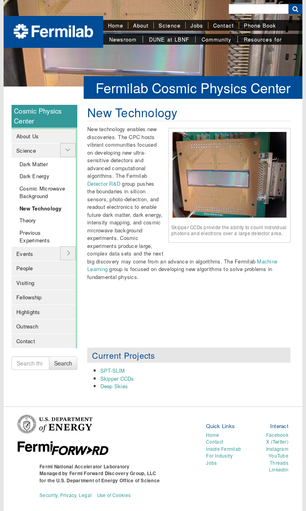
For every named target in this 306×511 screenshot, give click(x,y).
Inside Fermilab (223, 449)
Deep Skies (114, 386)
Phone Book (260, 25)
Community (216, 39)
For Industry (219, 455)
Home (115, 25)
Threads (279, 463)
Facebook (277, 435)
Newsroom (123, 39)
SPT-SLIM (112, 370)
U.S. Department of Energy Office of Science (108, 480)
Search (63, 363)
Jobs (196, 25)
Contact (223, 25)
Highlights (28, 312)
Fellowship (29, 297)
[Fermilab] (53, 30)
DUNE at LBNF (169, 39)
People (24, 268)
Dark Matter (34, 164)
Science (169, 25)
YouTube (278, 455)
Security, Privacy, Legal (65, 495)
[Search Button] (295, 9)
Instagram (277, 449)
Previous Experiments (35, 236)
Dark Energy (34, 176)
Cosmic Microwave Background (42, 192)
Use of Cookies (114, 495)
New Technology (41, 208)
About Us (27, 136)
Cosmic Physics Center (38, 116)
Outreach (27, 326)
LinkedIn (278, 469)
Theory (28, 220)
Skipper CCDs (117, 378)
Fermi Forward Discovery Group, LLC (112, 473)
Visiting (25, 283)
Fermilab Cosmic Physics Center (193, 87)
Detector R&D (103, 183)
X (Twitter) (277, 441)
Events (24, 253)
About (141, 25)
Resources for (263, 39)
